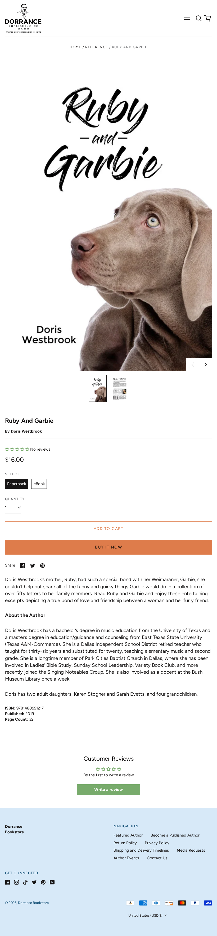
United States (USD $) (145, 915)
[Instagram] (16, 882)
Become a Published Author (175, 835)
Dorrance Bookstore (33, 903)
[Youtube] (52, 882)
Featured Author (128, 835)
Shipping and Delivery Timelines (141, 850)
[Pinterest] (43, 882)
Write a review (108, 789)
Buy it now (108, 547)
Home (75, 47)
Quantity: (15, 499)
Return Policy (125, 843)
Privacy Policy (157, 843)
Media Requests (191, 850)
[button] (198, 18)
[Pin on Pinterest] (42, 565)
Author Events (126, 858)
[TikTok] (25, 882)
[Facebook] (7, 882)
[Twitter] (34, 882)
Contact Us (157, 858)
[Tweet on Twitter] (32, 565)
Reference (96, 47)
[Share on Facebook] (22, 565)
